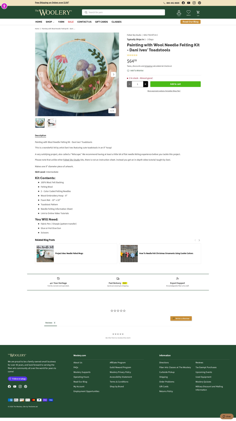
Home (37, 29)
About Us (78, 362)
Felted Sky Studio (134, 35)
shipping (148, 66)
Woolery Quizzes (203, 381)
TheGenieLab (33, 406)
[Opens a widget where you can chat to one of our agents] (227, 417)
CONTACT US (84, 22)
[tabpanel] (118, 187)
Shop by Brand (117, 386)
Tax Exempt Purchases (206, 367)
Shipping (163, 377)
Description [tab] (40, 135)
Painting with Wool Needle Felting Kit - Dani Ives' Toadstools (58, 29)
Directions (164, 362)
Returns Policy (166, 391)
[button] (198, 13)
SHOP (49, 22)
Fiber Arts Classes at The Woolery (175, 367)
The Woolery (17, 406)
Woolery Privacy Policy (120, 372)
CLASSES (116, 22)
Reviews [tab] (48, 323)
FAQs (76, 367)
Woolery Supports (82, 372)
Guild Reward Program (120, 367)
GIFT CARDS (101, 22)
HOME (38, 22)
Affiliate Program (118, 362)
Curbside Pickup (167, 372)
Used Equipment (203, 377)
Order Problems (166, 381)
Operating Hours (81, 377)
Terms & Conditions (119, 381)
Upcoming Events (204, 372)
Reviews (199, 362)
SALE (71, 22)
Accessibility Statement (121, 377)
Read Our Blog (80, 381)
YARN (61, 22)
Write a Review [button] (182, 318)
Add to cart (175, 84)
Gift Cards (164, 386)
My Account (79, 386)
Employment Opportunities (86, 391)
